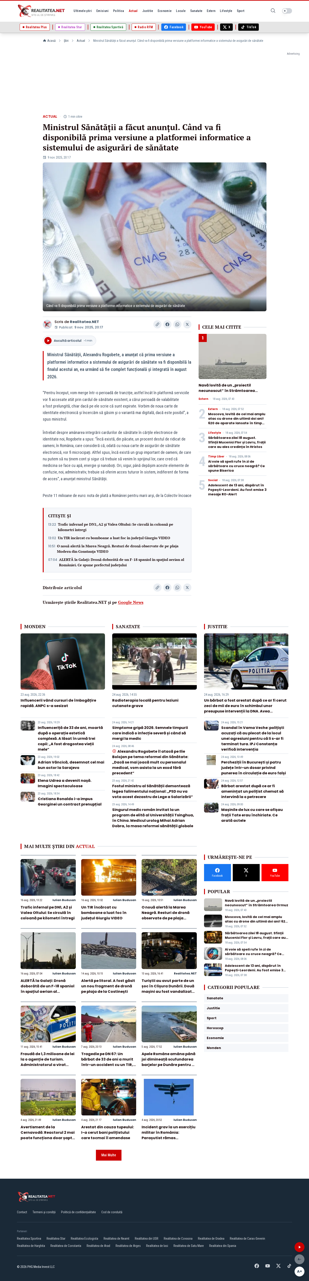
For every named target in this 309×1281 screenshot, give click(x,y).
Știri (66, 40)
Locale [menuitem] (180, 11)
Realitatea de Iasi (157, 1246)
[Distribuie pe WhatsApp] (177, 324)
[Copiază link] (157, 324)
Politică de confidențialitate (78, 1212)
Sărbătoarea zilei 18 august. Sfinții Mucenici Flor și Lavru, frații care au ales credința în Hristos (237, 442)
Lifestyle (214, 433)
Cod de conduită (111, 1212)
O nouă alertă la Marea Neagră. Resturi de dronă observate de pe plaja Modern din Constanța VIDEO (117, 548)
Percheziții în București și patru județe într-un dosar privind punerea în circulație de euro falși (253, 768)
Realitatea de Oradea (211, 1238)
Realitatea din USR (146, 1238)
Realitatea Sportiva (29, 1238)
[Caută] (273, 11)
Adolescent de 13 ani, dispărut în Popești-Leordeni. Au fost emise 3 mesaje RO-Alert (237, 489)
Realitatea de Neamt (116, 1238)
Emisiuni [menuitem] (102, 11)
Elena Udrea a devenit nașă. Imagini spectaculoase (64, 783)
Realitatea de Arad (98, 1246)
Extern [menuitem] (211, 11)
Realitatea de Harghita (31, 1246)
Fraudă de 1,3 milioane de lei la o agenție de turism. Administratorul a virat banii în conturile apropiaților (47, 1064)
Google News (130, 602)
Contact (22, 1212)
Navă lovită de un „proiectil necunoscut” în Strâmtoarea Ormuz (227, 391)
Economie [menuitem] (165, 11)
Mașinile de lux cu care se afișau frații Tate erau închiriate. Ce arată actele (252, 815)
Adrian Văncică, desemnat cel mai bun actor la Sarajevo (71, 765)
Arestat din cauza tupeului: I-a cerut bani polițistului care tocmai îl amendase (107, 1132)
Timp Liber (216, 456)
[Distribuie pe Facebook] (167, 324)
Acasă (51, 40)
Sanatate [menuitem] (196, 11)
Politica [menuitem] (118, 11)
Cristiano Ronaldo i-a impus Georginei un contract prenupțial (70, 801)
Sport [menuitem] (241, 11)
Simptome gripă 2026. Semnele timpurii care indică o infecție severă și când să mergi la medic (150, 733)
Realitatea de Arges (128, 1246)
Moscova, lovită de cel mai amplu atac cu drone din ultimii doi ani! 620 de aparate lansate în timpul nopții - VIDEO (236, 421)
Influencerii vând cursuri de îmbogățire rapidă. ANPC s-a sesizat (58, 703)
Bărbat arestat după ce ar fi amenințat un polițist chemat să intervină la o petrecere (252, 791)
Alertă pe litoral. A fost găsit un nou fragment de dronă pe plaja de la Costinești (108, 986)
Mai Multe (108, 1155)
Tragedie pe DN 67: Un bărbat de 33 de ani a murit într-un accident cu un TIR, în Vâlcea (107, 1062)
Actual (81, 40)
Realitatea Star (56, 1238)
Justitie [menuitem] (147, 11)
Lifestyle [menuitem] (226, 11)
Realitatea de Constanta (65, 1246)
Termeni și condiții (44, 1212)
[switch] (287, 11)
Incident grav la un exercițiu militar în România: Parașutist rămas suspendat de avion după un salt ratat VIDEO (169, 1137)
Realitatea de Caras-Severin (247, 1238)
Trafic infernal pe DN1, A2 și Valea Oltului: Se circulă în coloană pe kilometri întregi (115, 527)
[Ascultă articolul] (299, 1247)
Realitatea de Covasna (178, 1238)
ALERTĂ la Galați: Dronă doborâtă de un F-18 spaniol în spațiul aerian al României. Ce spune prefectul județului (121, 562)
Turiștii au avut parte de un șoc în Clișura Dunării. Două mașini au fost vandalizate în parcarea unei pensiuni (168, 989)
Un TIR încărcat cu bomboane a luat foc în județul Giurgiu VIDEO (114, 537)
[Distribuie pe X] (187, 324)
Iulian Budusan (64, 900)
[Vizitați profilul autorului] (47, 324)
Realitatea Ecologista (84, 1238)
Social (213, 480)
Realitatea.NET (84, 321)
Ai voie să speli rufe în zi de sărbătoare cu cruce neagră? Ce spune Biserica (236, 466)
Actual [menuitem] (133, 11)
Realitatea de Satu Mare (189, 1246)
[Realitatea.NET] (41, 11)
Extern (203, 399)
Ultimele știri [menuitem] (83, 11)
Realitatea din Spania (222, 1246)
